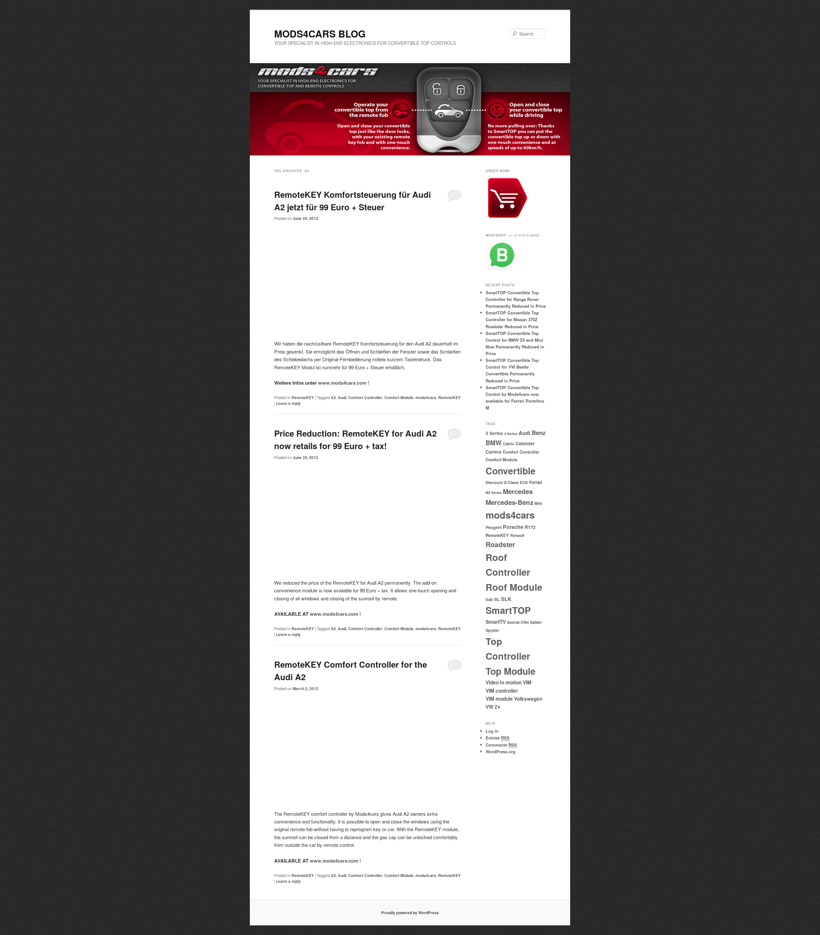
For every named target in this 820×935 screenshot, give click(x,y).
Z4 (497, 707)
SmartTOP (508, 610)
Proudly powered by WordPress (410, 912)
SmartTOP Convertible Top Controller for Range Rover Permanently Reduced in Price (516, 299)
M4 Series (494, 492)
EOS (524, 482)
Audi (342, 397)
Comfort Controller (365, 397)
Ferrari (535, 482)
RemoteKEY (302, 397)
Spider (536, 622)
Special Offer (518, 622)
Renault (517, 535)
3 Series (494, 433)
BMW (494, 442)
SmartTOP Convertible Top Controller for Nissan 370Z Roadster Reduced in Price (512, 319)
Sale (489, 599)
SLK (506, 599)
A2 (333, 397)
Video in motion (503, 682)
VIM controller (502, 690)
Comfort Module (399, 397)
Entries (498, 738)
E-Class (511, 482)
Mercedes (518, 491)
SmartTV (496, 621)
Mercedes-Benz (509, 502)
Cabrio (508, 443)
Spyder (492, 630)
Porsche (513, 526)
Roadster (500, 544)
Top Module (511, 671)
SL (497, 599)
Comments (501, 745)
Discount (494, 482)
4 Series (510, 433)
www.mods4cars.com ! (343, 382)
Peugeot (494, 527)
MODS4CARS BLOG (319, 33)
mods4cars (425, 397)
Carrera (493, 451)
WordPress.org (500, 751)
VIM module (499, 698)
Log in (492, 731)
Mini (538, 503)
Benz (538, 432)
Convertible (511, 470)
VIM (527, 682)
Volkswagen (528, 698)
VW (489, 706)
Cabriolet (525, 443)
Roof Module (514, 587)
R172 (530, 527)
